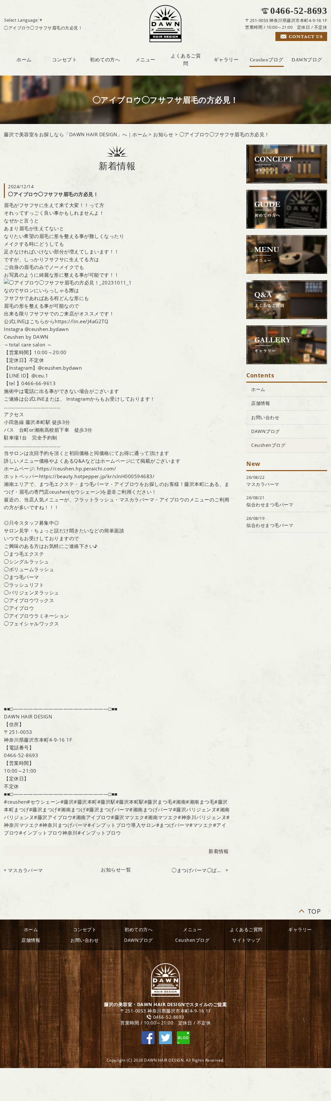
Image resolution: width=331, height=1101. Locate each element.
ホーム (24, 59)
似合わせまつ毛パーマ (269, 504)
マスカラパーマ (25, 870)
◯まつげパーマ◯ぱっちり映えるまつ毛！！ (198, 870)
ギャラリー (226, 59)
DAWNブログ (307, 59)
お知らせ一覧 (116, 869)
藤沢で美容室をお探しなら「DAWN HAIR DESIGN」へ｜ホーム (75, 134)
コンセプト (64, 59)
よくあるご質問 (186, 59)
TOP (314, 910)
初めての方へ (105, 59)
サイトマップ (246, 940)
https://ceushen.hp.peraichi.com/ (76, 468)
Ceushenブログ (266, 59)
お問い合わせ (265, 417)
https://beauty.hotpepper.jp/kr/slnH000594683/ (97, 476)
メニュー (145, 59)
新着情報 (218, 851)
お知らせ (163, 134)
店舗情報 (260, 403)
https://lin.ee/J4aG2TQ (81, 321)
